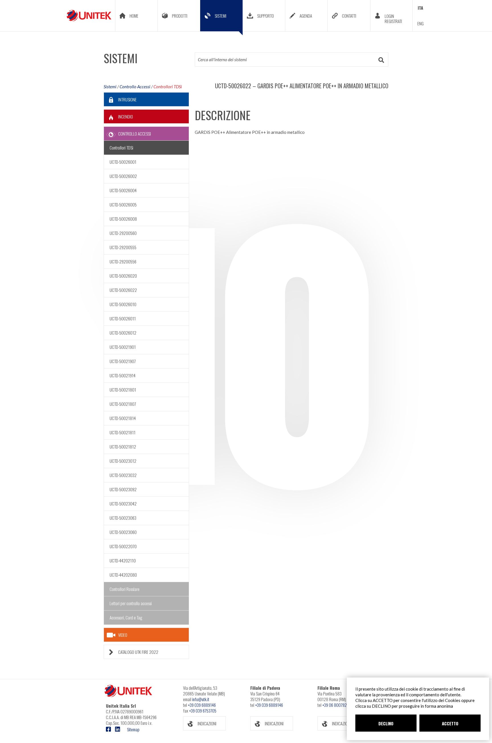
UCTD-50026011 (123, 318)
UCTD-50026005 (123, 204)
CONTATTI (349, 16)
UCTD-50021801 (123, 389)
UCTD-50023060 (123, 532)
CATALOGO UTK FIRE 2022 (138, 652)
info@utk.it (200, 699)
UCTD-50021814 (123, 418)
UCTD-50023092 (123, 489)
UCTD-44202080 (123, 575)
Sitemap (133, 729)
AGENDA (306, 16)
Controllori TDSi (167, 86)
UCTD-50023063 (123, 518)
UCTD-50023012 (123, 461)
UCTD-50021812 (123, 446)
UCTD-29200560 (123, 233)
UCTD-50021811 (123, 432)
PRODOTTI (179, 16)
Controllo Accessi (135, 86)
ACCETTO (450, 723)
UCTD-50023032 (123, 475)
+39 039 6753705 (202, 710)
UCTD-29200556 (123, 261)
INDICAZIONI (207, 723)
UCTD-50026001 (123, 162)
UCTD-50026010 (123, 304)
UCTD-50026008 (123, 219)
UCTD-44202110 (123, 560)
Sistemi (110, 86)
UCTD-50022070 (123, 546)
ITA (420, 8)
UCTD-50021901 (123, 347)
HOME (134, 16)
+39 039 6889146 (202, 705)
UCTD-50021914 (123, 375)
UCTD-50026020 (123, 276)
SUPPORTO (265, 16)
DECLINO (385, 723)
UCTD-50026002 (123, 176)
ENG (420, 23)
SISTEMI (220, 16)
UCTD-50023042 (123, 503)
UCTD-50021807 (123, 404)
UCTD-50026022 (123, 290)
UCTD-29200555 (123, 247)
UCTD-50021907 (123, 361)
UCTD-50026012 (123, 332)
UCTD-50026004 (123, 190)
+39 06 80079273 (336, 705)
